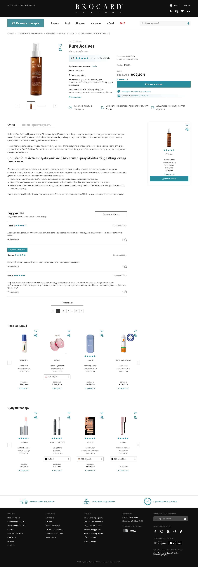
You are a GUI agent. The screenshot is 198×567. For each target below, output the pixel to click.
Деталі (109, 109)
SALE (122, 23)
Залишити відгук (111, 214)
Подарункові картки (93, 526)
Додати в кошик (154, 84)
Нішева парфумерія (92, 529)
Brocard (10, 34)
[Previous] (18, 106)
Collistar (75, 41)
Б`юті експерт (90, 537)
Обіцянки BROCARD (16, 522)
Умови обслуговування (161, 555)
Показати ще (67, 303)
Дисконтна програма (93, 518)
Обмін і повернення (54, 529)
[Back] (9, 363)
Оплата (49, 522)
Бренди (55, 23)
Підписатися (185, 519)
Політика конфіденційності (167, 553)
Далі (81, 311)
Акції (67, 23)
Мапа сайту (51, 537)
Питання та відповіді (55, 533)
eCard (110, 23)
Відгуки (13, 213)
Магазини (96, 23)
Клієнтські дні (90, 541)
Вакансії (10, 529)
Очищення (50, 34)
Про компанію (13, 518)
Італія (94, 66)
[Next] (55, 106)
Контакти (11, 537)
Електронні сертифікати (94, 533)
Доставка (50, 518)
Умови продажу (53, 526)
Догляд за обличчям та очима (30, 34)
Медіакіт (11, 545)
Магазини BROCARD (16, 526)
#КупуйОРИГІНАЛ (15, 533)
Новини (80, 23)
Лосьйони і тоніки (66, 34)
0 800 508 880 (130, 517)
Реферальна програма (93, 522)
